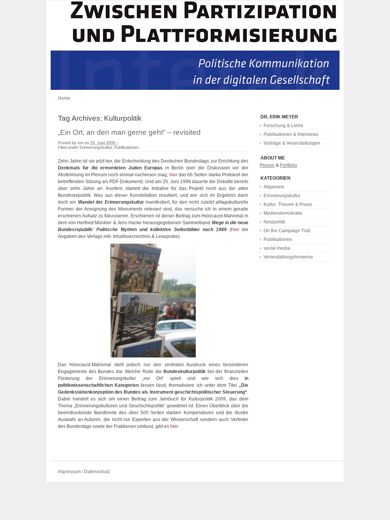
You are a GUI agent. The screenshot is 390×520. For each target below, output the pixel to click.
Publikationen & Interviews (291, 134)
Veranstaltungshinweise (288, 257)
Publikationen (126, 147)
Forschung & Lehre (283, 125)
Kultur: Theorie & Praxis (288, 204)
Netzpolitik (274, 222)
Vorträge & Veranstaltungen (292, 143)
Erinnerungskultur (96, 147)
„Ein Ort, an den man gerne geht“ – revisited (129, 132)
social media (277, 248)
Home (64, 98)
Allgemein (274, 187)
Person (267, 165)
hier (173, 174)
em (80, 142)
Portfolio (288, 165)
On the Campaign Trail (287, 230)
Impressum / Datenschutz (84, 471)
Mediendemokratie (283, 213)
